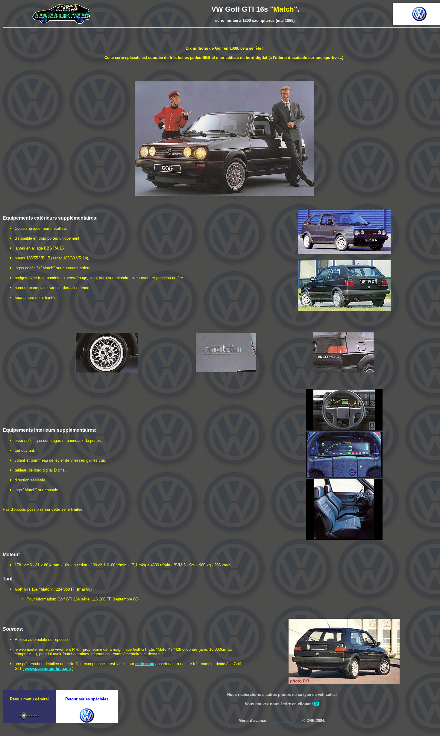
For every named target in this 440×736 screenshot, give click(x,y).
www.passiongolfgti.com (48, 668)
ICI (316, 704)
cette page (144, 664)
